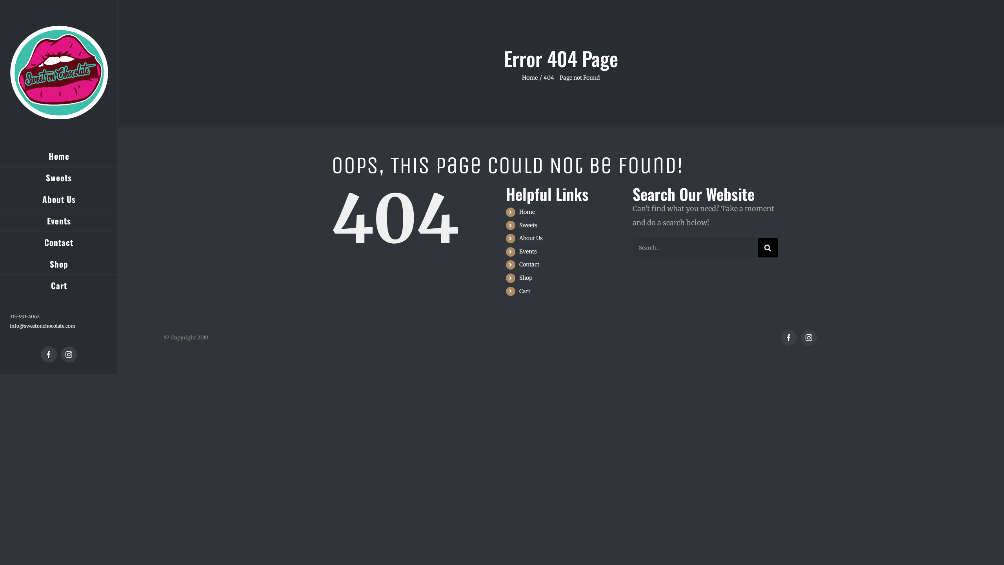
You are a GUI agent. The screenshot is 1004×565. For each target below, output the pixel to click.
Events (528, 251)
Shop (526, 277)
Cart (524, 291)
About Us (531, 238)
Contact (529, 264)
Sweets (528, 225)
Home (527, 211)
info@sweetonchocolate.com (42, 326)
